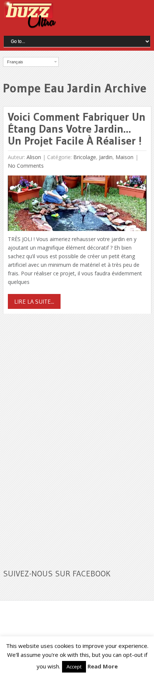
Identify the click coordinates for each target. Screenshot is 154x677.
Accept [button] (74, 666)
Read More (102, 666)
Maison (124, 157)
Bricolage (84, 157)
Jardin (106, 157)
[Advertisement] (59, 436)
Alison (34, 157)
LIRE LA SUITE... (34, 301)
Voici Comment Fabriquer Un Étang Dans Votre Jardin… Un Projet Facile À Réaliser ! (76, 129)
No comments (26, 165)
